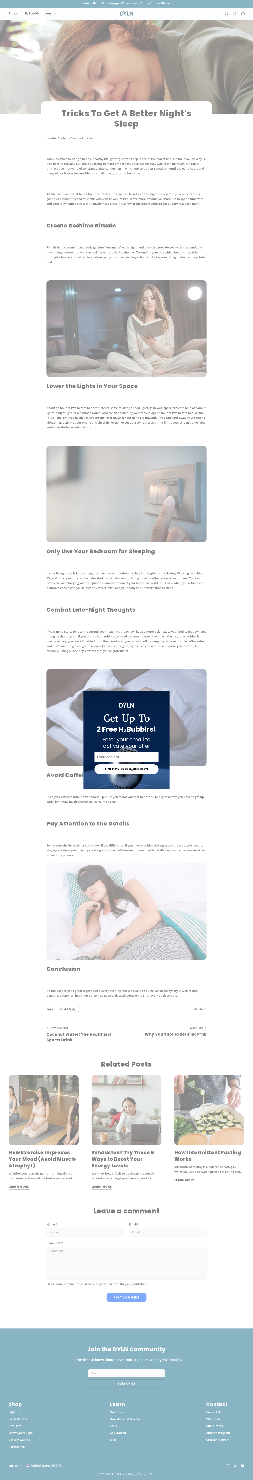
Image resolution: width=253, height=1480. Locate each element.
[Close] (165, 695)
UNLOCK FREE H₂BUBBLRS (126, 769)
